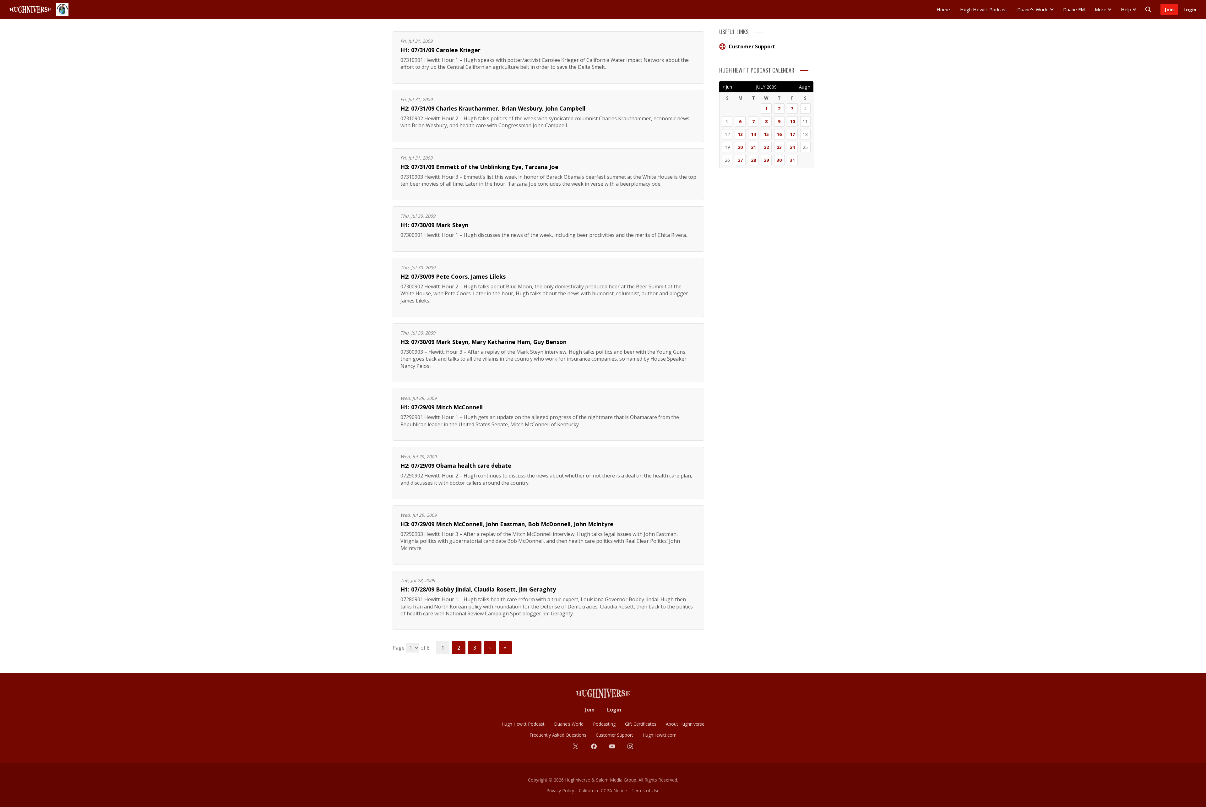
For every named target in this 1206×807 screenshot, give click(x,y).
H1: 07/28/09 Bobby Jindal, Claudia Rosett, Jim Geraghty (478, 589)
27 (740, 160)
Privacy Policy (560, 790)
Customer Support (752, 46)
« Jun (727, 87)
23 (779, 147)
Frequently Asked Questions (558, 735)
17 (792, 134)
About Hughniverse (685, 724)
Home (943, 9)
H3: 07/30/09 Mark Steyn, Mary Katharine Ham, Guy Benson (483, 342)
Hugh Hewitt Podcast (983, 9)
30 (779, 160)
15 (766, 134)
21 (753, 147)
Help (1126, 9)
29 (766, 160)
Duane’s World (1033, 9)
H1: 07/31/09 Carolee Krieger (440, 50)
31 (792, 160)
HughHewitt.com (659, 735)
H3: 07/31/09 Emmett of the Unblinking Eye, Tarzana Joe (479, 167)
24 (792, 147)
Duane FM (1074, 9)
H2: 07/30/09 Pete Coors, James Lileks (453, 276)
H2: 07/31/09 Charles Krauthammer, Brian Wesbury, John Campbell (492, 108)
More (1100, 9)
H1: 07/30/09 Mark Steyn (434, 225)
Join (1169, 9)
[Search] (1148, 9)
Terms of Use (646, 790)
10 (792, 121)
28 (753, 160)
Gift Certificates (640, 724)
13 (740, 134)
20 (740, 147)
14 (753, 134)
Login (1189, 9)
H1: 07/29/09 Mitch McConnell (441, 407)
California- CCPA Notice (603, 790)
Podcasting (604, 724)
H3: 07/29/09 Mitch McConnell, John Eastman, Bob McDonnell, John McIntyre (506, 524)
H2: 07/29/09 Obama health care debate (455, 465)
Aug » (804, 87)
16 (779, 134)
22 (766, 147)
